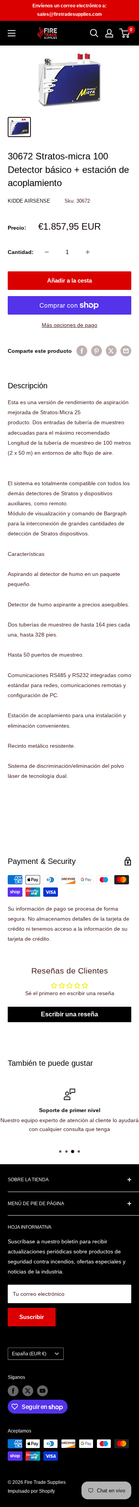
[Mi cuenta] (109, 33)
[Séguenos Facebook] (13, 1390)
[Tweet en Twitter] (111, 350)
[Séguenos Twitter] (27, 1390)
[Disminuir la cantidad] (47, 252)
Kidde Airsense (30, 201)
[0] (125, 33)
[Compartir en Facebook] (81, 350)
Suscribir (31, 1317)
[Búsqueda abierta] (94, 33)
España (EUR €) (29, 1353)
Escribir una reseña (69, 1014)
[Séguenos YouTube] (42, 1390)
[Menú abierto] (11, 33)
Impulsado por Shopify (31, 1491)
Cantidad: (21, 252)
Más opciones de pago (69, 325)
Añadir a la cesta (69, 280)
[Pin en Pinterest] (96, 350)
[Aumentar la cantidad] (88, 252)
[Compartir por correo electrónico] (125, 350)
